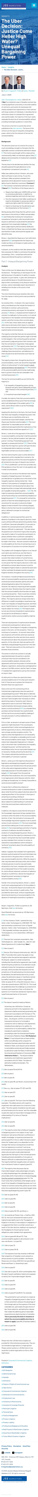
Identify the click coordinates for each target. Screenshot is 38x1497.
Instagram (18, 1453)
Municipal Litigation (9, 1408)
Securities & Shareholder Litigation (15, 1433)
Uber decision (17, 128)
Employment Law (9, 1398)
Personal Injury (8, 1412)
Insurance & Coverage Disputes (13, 1405)
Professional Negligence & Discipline (15, 1426)
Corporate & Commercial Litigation (20, 1360)
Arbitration (5, 1363)
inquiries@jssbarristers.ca (13, 1467)
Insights (11, 67)
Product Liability (8, 1422)
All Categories (7, 1370)
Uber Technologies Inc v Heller (11, 100)
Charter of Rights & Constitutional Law (16, 1384)
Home (4, 67)
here (14, 908)
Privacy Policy (7, 1446)
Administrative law (9, 1374)
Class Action (7, 1388)
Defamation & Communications (13, 1395)
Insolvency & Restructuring (12, 1401)
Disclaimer (17, 1446)
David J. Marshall (28, 91)
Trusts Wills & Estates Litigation (14, 1436)
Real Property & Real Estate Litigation (16, 1429)
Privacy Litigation (9, 1419)
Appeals (6, 1377)
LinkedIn (7, 1453)
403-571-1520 (8, 1462)
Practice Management (10, 1415)
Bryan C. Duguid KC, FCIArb (12, 91)
